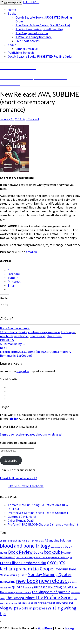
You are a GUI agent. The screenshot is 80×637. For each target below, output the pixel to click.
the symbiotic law (52, 602)
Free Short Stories (28, 41)
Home (12, 10)
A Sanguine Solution (58, 540)
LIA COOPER (31, 2)
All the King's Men (24, 540)
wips (13, 608)
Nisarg (69, 628)
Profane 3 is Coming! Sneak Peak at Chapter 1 (38, 513)
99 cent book (8, 332)
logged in (23, 371)
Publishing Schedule (21, 52)
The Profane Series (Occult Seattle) (39, 29)
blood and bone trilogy (25, 545)
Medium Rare (66, 569)
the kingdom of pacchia (51, 592)
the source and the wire (30, 602)
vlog (4, 608)
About (12, 45)
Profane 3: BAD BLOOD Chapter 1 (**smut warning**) (43, 524)
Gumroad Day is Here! (22, 517)
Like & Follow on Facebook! (18, 478)
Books (12, 13)
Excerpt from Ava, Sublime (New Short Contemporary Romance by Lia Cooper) (35, 351)
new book (6, 336)
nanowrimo (8, 581)
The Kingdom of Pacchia (32, 33)
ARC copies (39, 541)
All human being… (12, 342)
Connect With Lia (27, 49)
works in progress (33, 608)
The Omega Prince (20, 597)
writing (55, 607)
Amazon (31, 252)
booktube (53, 552)
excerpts (56, 562)
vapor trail (67, 602)
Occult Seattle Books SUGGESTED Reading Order (40, 56)
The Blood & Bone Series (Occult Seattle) (43, 25)
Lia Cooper (68, 332)
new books (21, 336)
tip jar (14, 419)
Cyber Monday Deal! (21, 520)
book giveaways (57, 547)
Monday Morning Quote (13, 575)
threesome (54, 336)
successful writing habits (53, 587)
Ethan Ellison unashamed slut (23, 562)
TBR (75, 587)
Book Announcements (15, 328)
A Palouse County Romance (34, 37)
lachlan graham (16, 569)
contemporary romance (44, 332)
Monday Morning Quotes (49, 574)
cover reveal (57, 557)
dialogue (68, 557)
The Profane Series (54, 597)
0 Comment (32, 119)
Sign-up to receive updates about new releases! (31, 434)
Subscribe (10, 460)
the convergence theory (15, 592)
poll (9, 587)
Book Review (20, 552)
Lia (23, 119)
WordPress (45, 628)
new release (37, 336)
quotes (18, 587)
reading (29, 587)
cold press (20, 557)
